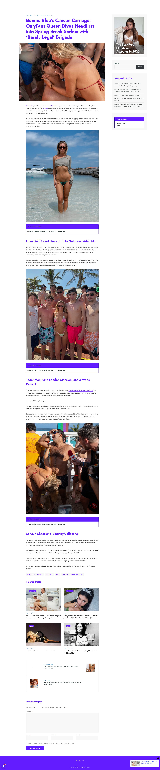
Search (116, 63)
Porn (68, 626)
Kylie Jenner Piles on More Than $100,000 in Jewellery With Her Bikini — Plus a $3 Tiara (81, 616)
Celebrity (40, 574)
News (57, 574)
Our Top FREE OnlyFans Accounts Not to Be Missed (47, 231)
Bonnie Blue (29, 106)
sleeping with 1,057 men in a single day (81, 390)
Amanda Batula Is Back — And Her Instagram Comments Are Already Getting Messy (43, 616)
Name (28, 735)
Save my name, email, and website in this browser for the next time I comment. (51, 743)
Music (31, 626)
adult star (45, 108)
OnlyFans (52, 106)
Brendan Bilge (35, 15)
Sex (52, 15)
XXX (118, 126)
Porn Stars (74, 574)
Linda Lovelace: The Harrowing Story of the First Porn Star (80, 652)
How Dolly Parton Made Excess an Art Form (42, 651)
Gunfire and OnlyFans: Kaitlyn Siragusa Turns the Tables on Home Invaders (62, 682)
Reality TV (32, 591)
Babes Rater (121, 123)
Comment (29, 711)
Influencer (69, 591)
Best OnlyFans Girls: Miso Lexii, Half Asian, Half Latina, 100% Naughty (61, 666)
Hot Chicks (49, 574)
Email (53, 735)
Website (78, 735)
